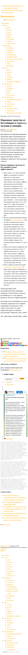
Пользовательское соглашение (13, 10)
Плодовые (10, 88)
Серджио (14, 129)
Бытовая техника (12, 108)
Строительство (8, 97)
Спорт (9, 32)
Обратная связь (8, 12)
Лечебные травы (12, 57)
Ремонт (9, 101)
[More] (20, 343)
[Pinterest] (2, 343)
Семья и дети (11, 43)
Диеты (9, 63)
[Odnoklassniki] (6, 343)
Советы (9, 41)
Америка (9, 77)
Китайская (10, 48)
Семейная (10, 52)
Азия (8, 75)
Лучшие (9, 382)
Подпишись (5, 340)
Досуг (6, 25)
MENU (3, 550)
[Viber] (11, 343)
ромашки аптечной (17, 267)
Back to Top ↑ (4, 548)
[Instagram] (16, 343)
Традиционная (11, 54)
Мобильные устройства (14, 113)
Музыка (9, 30)
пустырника (15, 220)
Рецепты (9, 34)
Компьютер (10, 110)
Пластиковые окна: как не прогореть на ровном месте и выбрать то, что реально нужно (15, 509)
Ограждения (11, 104)
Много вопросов (7, 16)
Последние (10, 384)
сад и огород (11, 95)
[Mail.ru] (18, 343)
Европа (9, 72)
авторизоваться (15, 370)
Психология (10, 61)
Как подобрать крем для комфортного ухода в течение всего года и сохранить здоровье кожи (15, 497)
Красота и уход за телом (14, 59)
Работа (9, 36)
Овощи (9, 86)
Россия (9, 70)
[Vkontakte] (13, 343)
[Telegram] (9, 343)
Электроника (8, 106)
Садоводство (8, 84)
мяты (22, 220)
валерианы (7, 267)
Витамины (10, 66)
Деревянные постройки (14, 99)
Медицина (7, 45)
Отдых (6, 68)
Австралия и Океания (13, 81)
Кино (8, 27)
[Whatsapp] (4, 343)
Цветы (9, 90)
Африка (9, 79)
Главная (6, 23)
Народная (10, 50)
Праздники (10, 39)
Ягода (9, 92)
